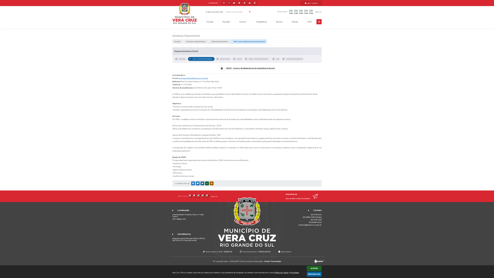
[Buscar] (250, 12)
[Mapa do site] (249, 3)
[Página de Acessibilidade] (254, 3)
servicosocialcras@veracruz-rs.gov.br (193, 78)
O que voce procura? (214, 12)
